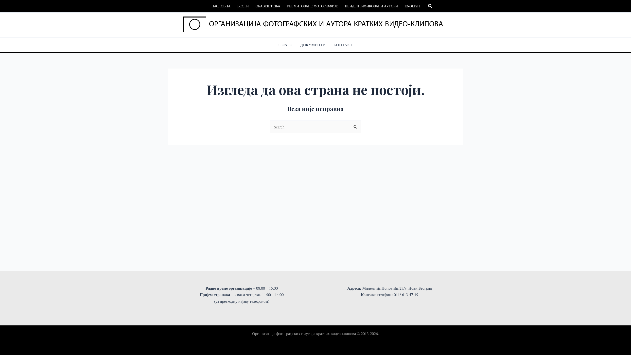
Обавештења (268, 6)
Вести (243, 6)
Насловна (220, 6)
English (412, 6)
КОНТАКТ (342, 44)
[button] (430, 6)
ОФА (283, 44)
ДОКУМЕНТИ (313, 44)
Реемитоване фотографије (312, 6)
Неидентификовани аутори (371, 6)
